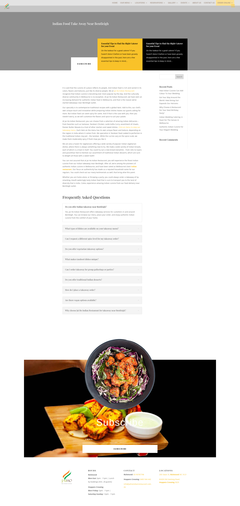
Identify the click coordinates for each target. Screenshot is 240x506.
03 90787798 (139, 474)
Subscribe (84, 64)
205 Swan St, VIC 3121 (173, 474)
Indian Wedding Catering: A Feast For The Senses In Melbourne (170, 120)
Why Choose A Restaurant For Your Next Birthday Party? (170, 110)
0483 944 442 (145, 479)
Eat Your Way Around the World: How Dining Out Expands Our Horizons (169, 100)
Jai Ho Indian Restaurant (124, 91)
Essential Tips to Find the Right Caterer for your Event (119, 44)
